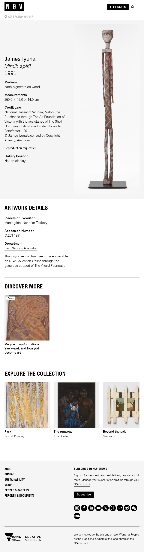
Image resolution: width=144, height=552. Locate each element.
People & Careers (16, 490)
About (8, 469)
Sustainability (14, 479)
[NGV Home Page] (14, 6)
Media (8, 484)
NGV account (82, 484)
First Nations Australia (20, 248)
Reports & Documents (19, 495)
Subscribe (84, 494)
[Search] (132, 6)
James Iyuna (19, 59)
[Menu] (138, 7)
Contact (10, 474)
